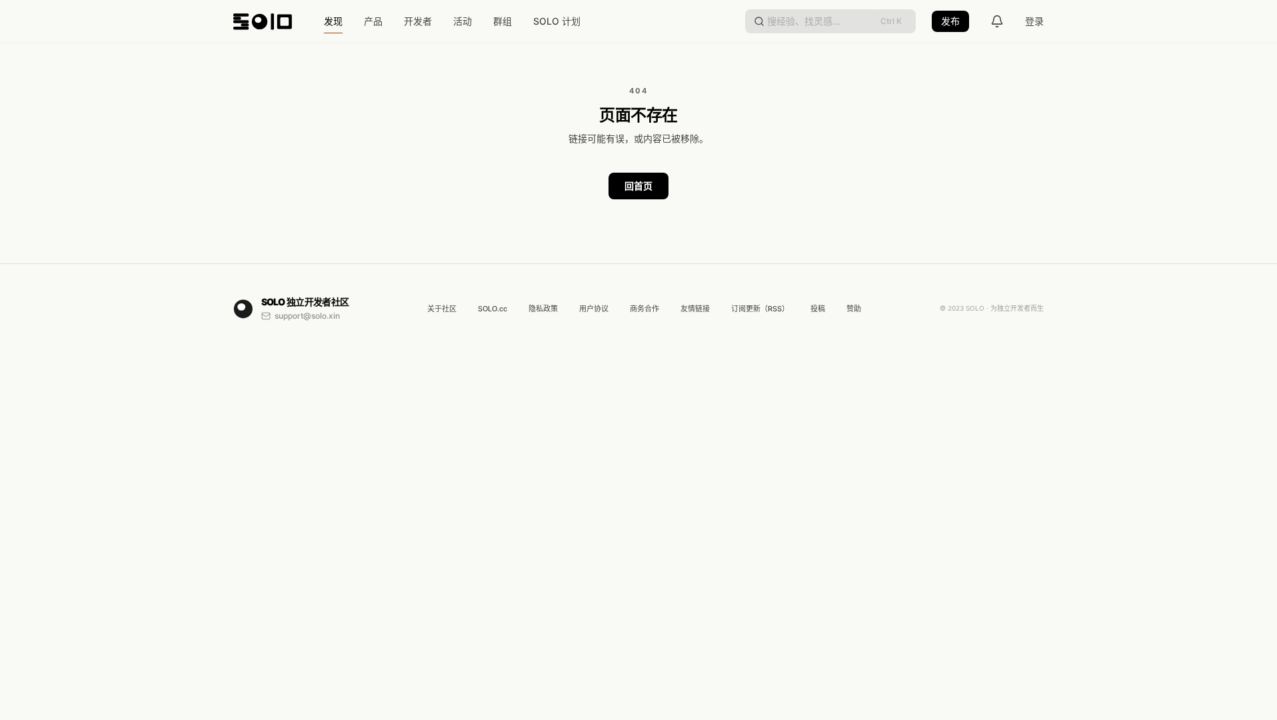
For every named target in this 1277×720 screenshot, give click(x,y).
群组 (502, 21)
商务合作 (644, 308)
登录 (1034, 21)
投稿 (817, 308)
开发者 (418, 21)
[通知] (997, 21)
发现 (333, 21)
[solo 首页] (262, 21)
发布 (950, 21)
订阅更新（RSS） (760, 308)
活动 (462, 21)
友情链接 (695, 308)
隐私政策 (543, 308)
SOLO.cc (492, 308)
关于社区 (442, 308)
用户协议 (594, 308)
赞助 (853, 308)
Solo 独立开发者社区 (305, 301)
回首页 (638, 185)
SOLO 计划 (557, 21)
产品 (373, 21)
